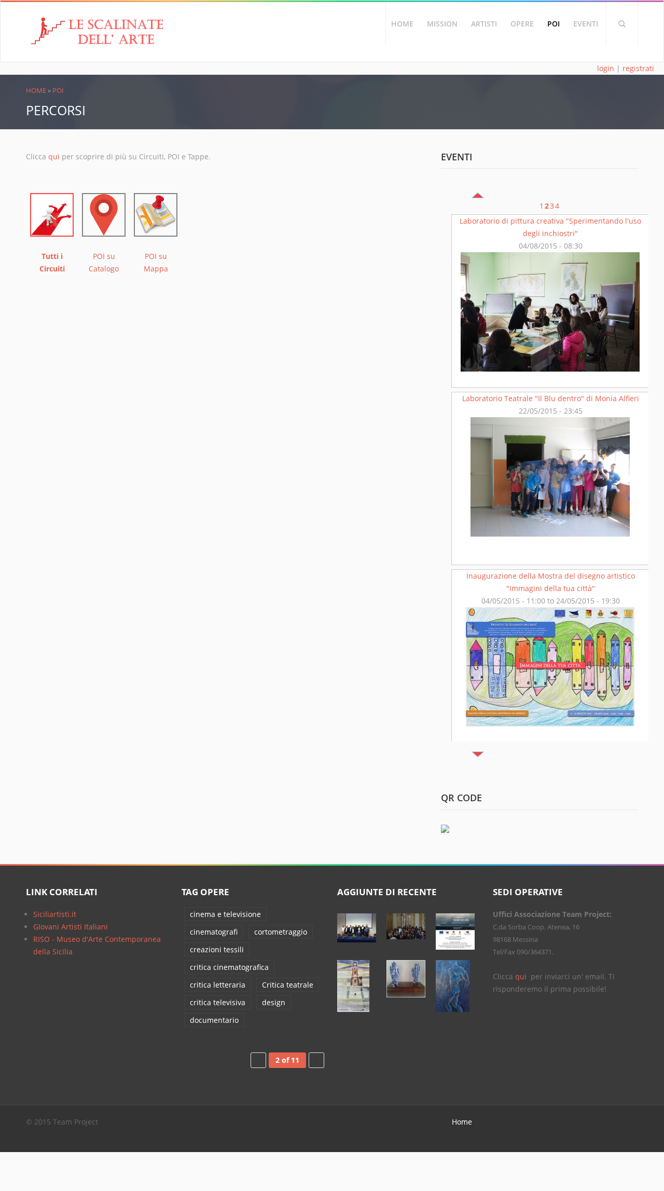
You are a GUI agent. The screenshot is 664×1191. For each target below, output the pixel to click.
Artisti (484, 24)
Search (622, 24)
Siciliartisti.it (54, 914)
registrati (638, 68)
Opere (522, 24)
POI (553, 24)
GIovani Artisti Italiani (70, 927)
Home (402, 24)
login (605, 68)
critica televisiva (217, 1002)
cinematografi (214, 932)
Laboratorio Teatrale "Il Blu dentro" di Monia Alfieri (550, 398)
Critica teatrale (287, 985)
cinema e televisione (225, 914)
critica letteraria (217, 985)
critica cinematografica (229, 967)
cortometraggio (280, 932)
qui (54, 156)
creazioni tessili (217, 949)
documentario (214, 1020)
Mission (442, 24)
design (273, 1002)
